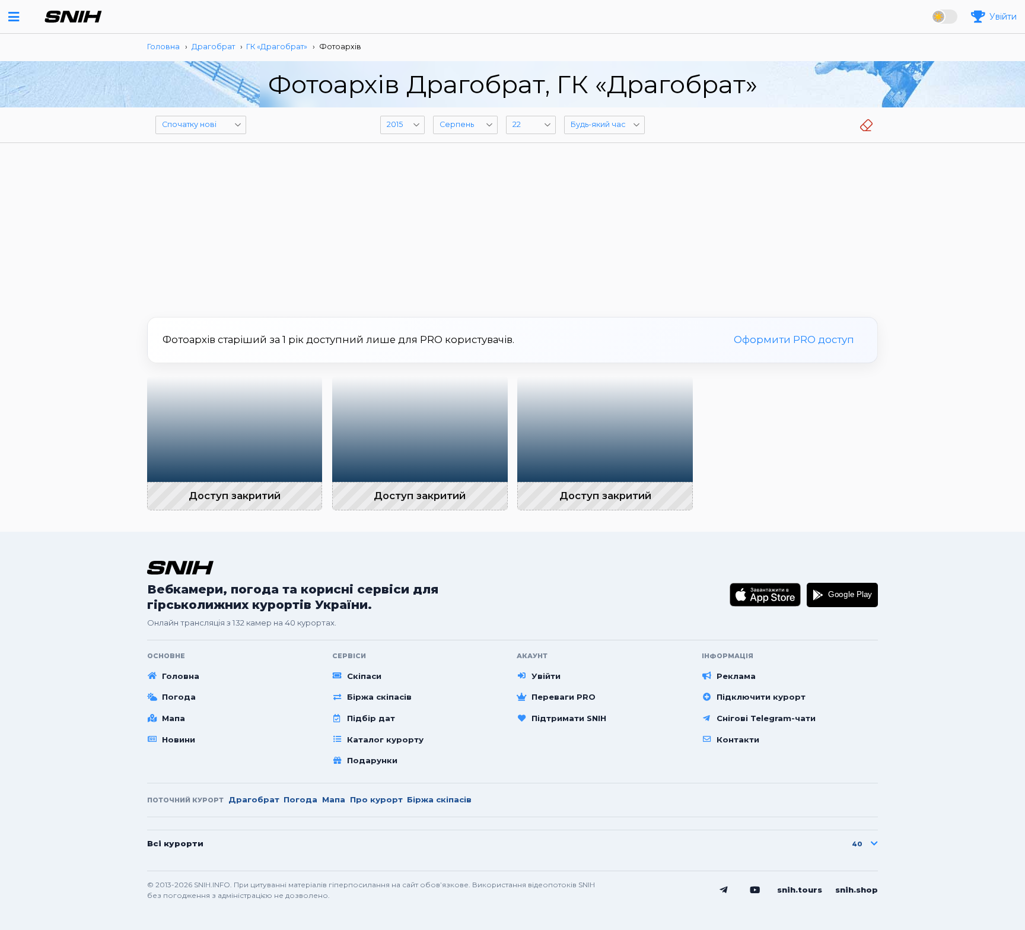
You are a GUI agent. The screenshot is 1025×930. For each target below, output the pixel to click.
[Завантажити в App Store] (765, 594)
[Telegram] (723, 890)
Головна (180, 676)
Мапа (173, 718)
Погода (179, 697)
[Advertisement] (512, 225)
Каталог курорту (385, 739)
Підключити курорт (761, 697)
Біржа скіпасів (379, 697)
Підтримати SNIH (568, 718)
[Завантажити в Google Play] (842, 594)
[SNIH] (180, 567)
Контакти (738, 739)
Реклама (736, 676)
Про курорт (376, 799)
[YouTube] (755, 890)
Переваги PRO (563, 697)
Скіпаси (364, 676)
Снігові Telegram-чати (766, 718)
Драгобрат (253, 799)
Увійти (546, 676)
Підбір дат (371, 718)
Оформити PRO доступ (794, 339)
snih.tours (799, 889)
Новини (178, 739)
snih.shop (856, 889)
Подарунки (372, 760)
